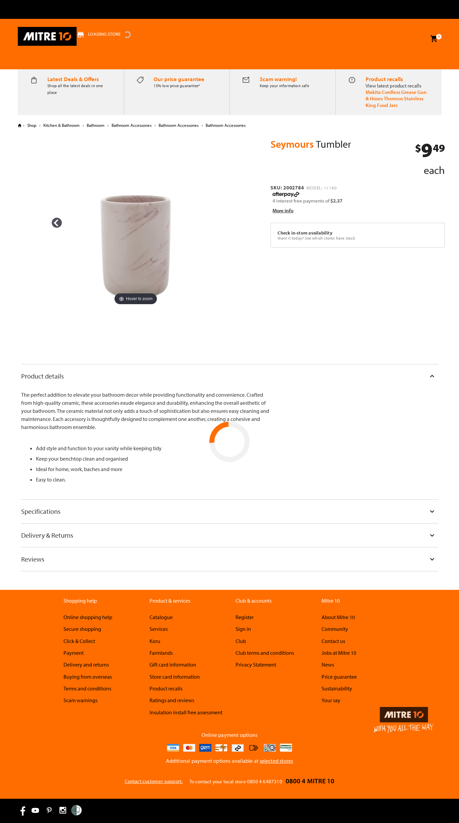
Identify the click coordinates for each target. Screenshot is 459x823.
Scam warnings (80, 700)
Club (241, 641)
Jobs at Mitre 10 (339, 652)
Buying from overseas (88, 676)
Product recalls (384, 78)
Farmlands (161, 652)
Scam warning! (278, 78)
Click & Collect (79, 641)
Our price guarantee (179, 78)
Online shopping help (88, 617)
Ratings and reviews (172, 700)
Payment (74, 652)
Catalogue (161, 617)
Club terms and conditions (265, 652)
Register (245, 617)
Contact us (333, 641)
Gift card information (173, 664)
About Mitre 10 (338, 617)
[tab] (229, 376)
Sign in (243, 628)
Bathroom (96, 125)
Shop (31, 125)
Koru (155, 641)
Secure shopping (82, 628)
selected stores (276, 760)
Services (159, 628)
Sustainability (337, 688)
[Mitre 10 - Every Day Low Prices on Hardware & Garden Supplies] (47, 36)
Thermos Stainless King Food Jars (394, 101)
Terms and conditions (87, 688)
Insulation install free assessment (186, 712)
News (328, 664)
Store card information (175, 676)
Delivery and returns (86, 664)
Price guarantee (339, 676)
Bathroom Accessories (132, 125)
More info (283, 210)
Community (335, 628)
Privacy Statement (256, 664)
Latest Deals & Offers (73, 78)
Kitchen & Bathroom (61, 125)
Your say (331, 700)
